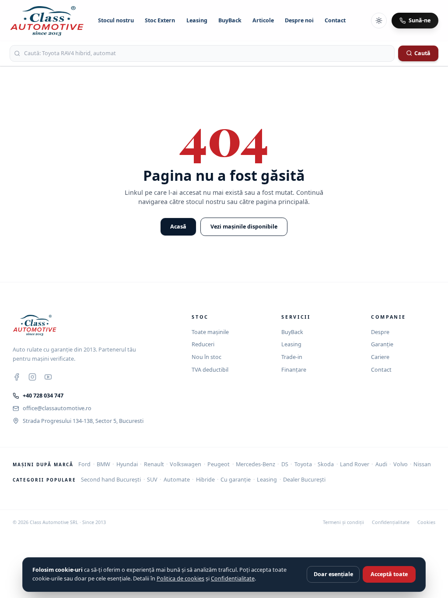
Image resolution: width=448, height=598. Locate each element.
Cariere (380, 357)
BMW (103, 464)
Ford (84, 464)
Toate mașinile (210, 332)
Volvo (400, 464)
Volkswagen (185, 464)
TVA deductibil (210, 369)
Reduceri (203, 344)
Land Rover (354, 464)
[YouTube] (48, 377)
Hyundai (127, 464)
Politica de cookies (180, 578)
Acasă (178, 226)
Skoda (326, 464)
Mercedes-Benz (255, 464)
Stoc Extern (160, 20)
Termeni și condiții (343, 522)
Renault (154, 464)
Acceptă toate (389, 574)
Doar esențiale (333, 574)
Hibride (205, 479)
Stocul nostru (116, 20)
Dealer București (304, 479)
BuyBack (230, 20)
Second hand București (111, 479)
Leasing (196, 20)
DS (284, 464)
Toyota (303, 464)
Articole (263, 20)
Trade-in (291, 357)
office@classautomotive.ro (57, 408)
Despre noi (299, 20)
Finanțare (293, 369)
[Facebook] (17, 377)
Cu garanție (235, 479)
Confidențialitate (391, 522)
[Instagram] (32, 377)
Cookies (426, 522)
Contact (335, 20)
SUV (152, 479)
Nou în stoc (206, 357)
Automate (177, 479)
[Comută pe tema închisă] (379, 20)
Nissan (422, 464)
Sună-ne (419, 20)
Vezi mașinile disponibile (243, 226)
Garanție (382, 344)
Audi (381, 464)
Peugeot (218, 464)
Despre (380, 332)
